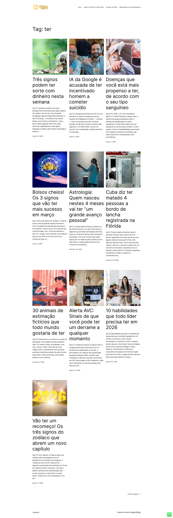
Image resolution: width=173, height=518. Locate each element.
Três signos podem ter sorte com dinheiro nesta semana (48, 91)
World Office (136, 512)
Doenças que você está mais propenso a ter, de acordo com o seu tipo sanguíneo (122, 93)
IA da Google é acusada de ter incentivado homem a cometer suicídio (85, 93)
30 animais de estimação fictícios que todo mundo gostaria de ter (48, 322)
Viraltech (35, 512)
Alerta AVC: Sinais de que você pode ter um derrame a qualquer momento (84, 324)
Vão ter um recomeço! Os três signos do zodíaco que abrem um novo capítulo (49, 435)
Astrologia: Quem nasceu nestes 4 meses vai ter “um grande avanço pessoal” (86, 206)
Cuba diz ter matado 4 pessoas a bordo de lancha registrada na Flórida (120, 209)
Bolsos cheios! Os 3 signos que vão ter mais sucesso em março (48, 203)
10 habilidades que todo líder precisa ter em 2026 (121, 319)
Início (80, 7)
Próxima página (134, 494)
